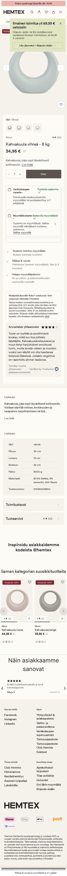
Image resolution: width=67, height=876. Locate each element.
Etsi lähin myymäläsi (48, 784)
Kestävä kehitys (13, 776)
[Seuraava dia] (61, 68)
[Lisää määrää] (20, 174)
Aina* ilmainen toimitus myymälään (33, 870)
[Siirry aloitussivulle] (14, 12)
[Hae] (32, 12)
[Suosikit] (46, 12)
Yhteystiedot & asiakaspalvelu (45, 716)
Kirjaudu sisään (45, 789)
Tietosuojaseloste (47, 739)
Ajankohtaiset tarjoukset (44, 769)
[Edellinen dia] (6, 68)
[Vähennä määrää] (8, 174)
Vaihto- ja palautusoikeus (45, 724)
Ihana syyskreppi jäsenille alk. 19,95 (33, 3)
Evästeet (41, 752)
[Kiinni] (60, 23)
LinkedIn (9, 723)
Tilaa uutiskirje (45, 775)
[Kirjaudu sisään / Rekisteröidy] (39, 12)
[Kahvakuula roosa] (28, 127)
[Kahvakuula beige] (9, 127)
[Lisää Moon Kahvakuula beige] (62, 618)
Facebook (10, 715)
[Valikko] (60, 12)
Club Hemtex (12, 767)
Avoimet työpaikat (15, 781)
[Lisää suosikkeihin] (61, 104)
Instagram (10, 719)
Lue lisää (27, 164)
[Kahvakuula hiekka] (19, 127)
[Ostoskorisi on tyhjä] (53, 12)
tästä (47, 316)
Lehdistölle (11, 785)
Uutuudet (42, 780)
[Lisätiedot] (23, 151)
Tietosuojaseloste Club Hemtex (47, 745)
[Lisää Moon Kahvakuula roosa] (29, 618)
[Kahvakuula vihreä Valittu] (37, 127)
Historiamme (12, 772)
